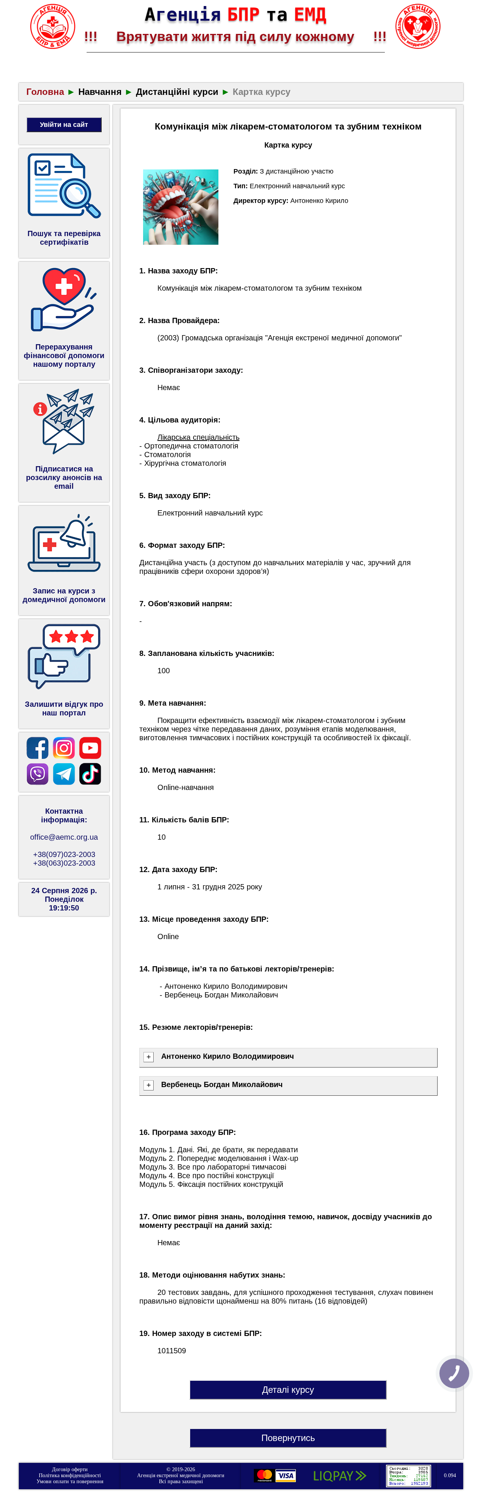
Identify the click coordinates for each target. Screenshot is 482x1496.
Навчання (100, 92)
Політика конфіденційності (70, 1475)
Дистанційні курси (177, 92)
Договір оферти (70, 1469)
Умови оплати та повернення (70, 1481)
